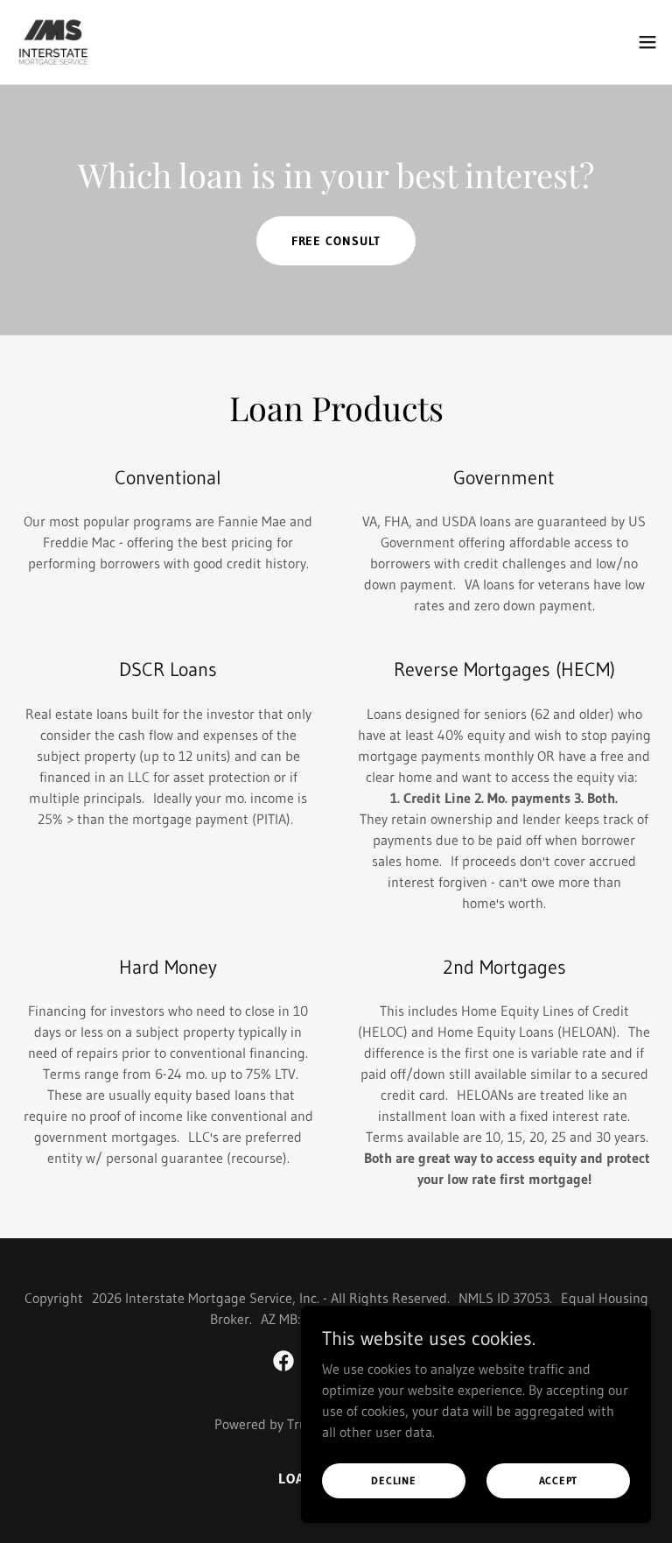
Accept (558, 1480)
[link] (54, 42)
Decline (393, 1480)
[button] (647, 42)
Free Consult (336, 241)
